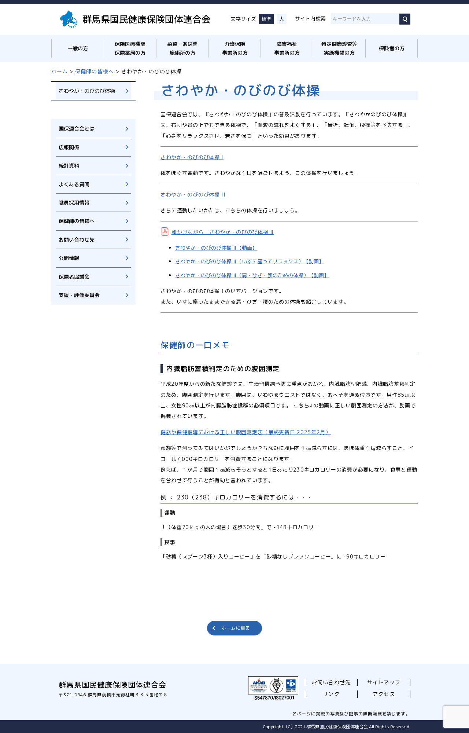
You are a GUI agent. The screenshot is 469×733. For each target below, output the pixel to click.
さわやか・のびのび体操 (87, 90)
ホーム (59, 71)
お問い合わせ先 (77, 239)
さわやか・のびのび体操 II (193, 194)
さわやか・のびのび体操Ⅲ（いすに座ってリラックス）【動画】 (249, 261)
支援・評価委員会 (79, 295)
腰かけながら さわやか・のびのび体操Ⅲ (222, 231)
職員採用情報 (74, 202)
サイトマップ (383, 682)
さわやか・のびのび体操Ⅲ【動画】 (216, 247)
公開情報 (69, 257)
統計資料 (69, 165)
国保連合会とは (77, 128)
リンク (331, 693)
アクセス (384, 693)
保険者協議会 (74, 276)
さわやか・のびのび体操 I (192, 157)
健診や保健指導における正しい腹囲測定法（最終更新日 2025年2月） (245, 432)
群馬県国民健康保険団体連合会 (146, 18)
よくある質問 (74, 184)
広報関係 (69, 147)
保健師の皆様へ (94, 71)
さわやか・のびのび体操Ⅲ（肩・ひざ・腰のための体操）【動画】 (252, 275)
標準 (266, 19)
